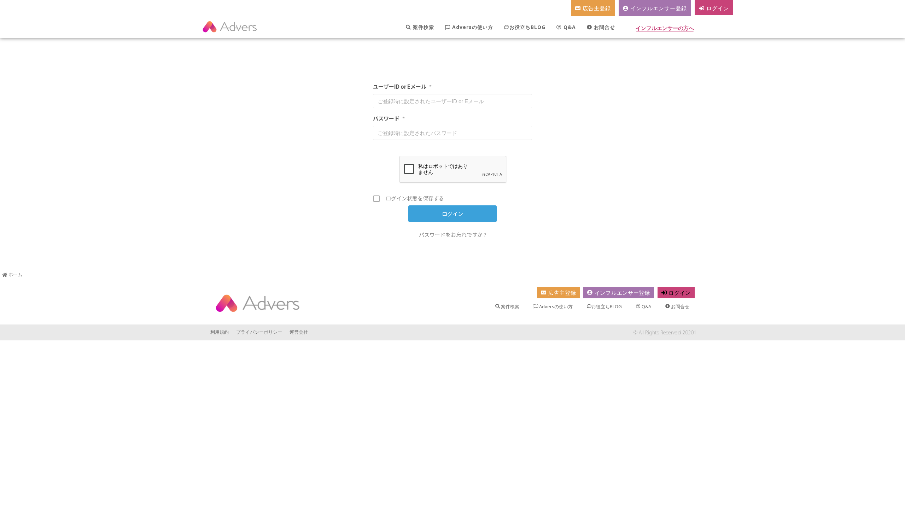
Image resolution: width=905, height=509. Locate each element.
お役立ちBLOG (527, 27)
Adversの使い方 (471, 27)
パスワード (389, 118)
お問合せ (603, 27)
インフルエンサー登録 (658, 8)
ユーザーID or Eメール (402, 86)
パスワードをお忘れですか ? (452, 234)
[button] (665, 28)
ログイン (717, 8)
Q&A (569, 27)
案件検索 (422, 27)
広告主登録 (596, 8)
